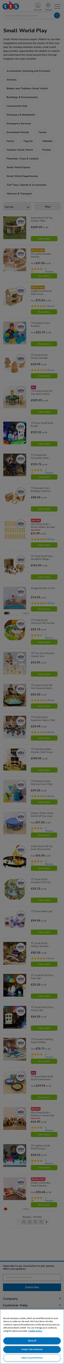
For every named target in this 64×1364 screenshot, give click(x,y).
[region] (32, 1336)
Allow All (32, 1340)
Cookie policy (35, 1331)
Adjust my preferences (32, 1357)
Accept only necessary (32, 1349)
